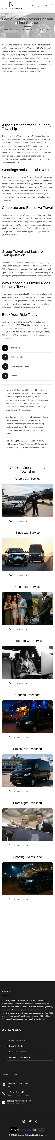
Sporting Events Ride (27, 857)
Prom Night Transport (27, 803)
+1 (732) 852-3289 (39, 5)
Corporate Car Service (27, 640)
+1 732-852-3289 (21, 521)
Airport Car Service (27, 478)
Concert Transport (27, 695)
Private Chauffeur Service (19, 1057)
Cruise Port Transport (27, 749)
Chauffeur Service (27, 586)
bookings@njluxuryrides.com (19, 1101)
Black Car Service (27, 532)
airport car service (16, 139)
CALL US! (28, 117)
